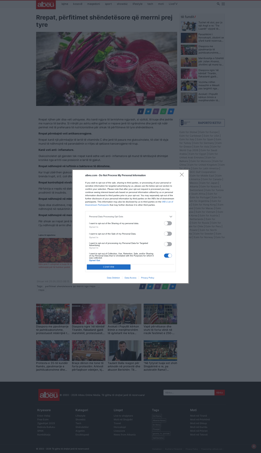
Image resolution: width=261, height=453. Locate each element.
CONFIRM (108, 267)
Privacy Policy (147, 278)
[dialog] (130, 226)
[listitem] (130, 216)
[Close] (183, 175)
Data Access (130, 278)
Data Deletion (113, 278)
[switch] (168, 223)
